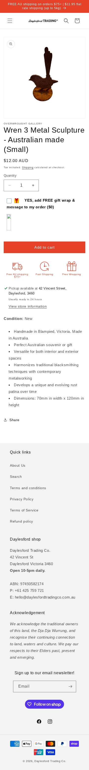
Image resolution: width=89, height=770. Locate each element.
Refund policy (21, 521)
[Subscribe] (70, 686)
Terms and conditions (28, 488)
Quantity (10, 175)
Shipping (28, 167)
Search (16, 477)
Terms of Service (24, 510)
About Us (17, 465)
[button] (9, 20)
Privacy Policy (21, 499)
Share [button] (14, 420)
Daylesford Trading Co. (50, 761)
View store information (28, 306)
